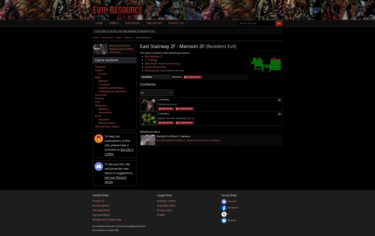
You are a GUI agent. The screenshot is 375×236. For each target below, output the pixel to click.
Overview (100, 66)
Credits (161, 215)
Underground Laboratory (113, 91)
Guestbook (132, 23)
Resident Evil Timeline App (107, 219)
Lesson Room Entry (155, 67)
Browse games (101, 205)
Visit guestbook (101, 210)
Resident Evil (107, 37)
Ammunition (105, 112)
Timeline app (154, 23)
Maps (119, 37)
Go (279, 23)
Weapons (104, 109)
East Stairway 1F (154, 56)
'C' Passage (151, 59)
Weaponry (100, 105)
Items (98, 116)
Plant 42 (190, 118)
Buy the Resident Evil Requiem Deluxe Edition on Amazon (121, 48)
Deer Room (151, 63)
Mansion (129, 37)
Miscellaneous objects (107, 126)
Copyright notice (166, 205)
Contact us (176, 23)
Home (99, 23)
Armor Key (175, 63)
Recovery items (107, 123)
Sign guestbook (101, 215)
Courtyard (104, 84)
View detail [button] (167, 108)
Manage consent (166, 200)
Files (97, 102)
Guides (99, 70)
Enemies (99, 98)
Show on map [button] (194, 77)
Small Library (152, 70)
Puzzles (103, 73)
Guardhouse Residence (111, 87)
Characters (101, 94)
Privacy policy (164, 210)
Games (113, 23)
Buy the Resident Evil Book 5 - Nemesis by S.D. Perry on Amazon (188, 140)
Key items (104, 119)
